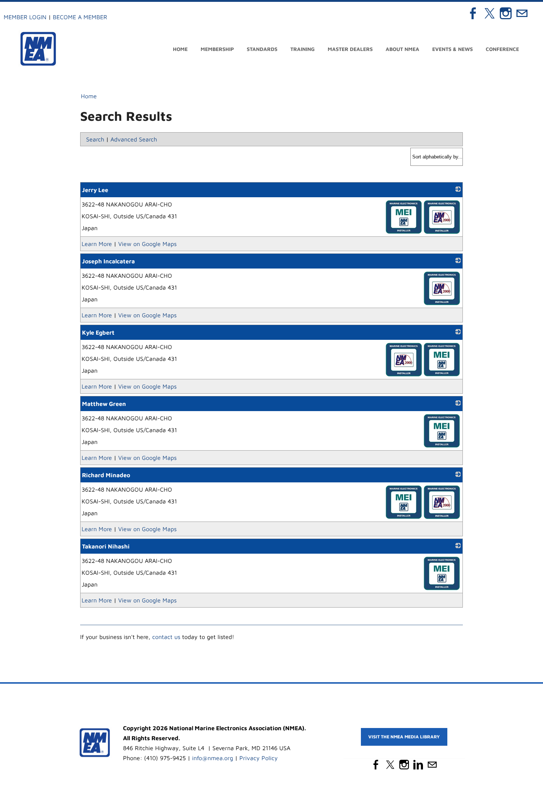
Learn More (97, 243)
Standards (262, 49)
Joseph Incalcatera (108, 261)
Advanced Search (133, 139)
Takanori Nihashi (106, 546)
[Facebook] (473, 13)
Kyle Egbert (98, 332)
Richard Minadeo (106, 475)
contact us (166, 636)
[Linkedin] (418, 764)
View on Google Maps (147, 243)
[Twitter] (489, 13)
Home (180, 49)
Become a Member (80, 17)
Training (302, 49)
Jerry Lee (95, 190)
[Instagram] (506, 13)
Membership (217, 49)
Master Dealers (350, 49)
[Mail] (522, 13)
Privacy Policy (258, 758)
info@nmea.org (212, 758)
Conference (502, 49)
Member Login (25, 17)
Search (95, 139)
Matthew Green (104, 403)
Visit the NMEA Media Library (272, 804)
